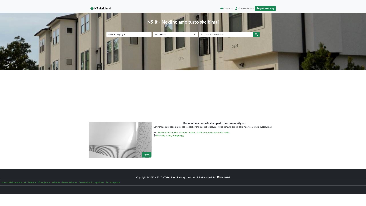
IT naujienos (44, 182)
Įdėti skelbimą (266, 8)
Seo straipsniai (113, 182)
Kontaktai (228, 8)
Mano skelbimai (245, 8)
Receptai (32, 182)
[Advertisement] (183, 91)
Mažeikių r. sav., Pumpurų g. (170, 135)
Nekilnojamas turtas (168, 132)
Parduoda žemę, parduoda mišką (213, 132)
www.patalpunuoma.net (14, 182)
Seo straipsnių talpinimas (91, 182)
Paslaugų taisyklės (186, 177)
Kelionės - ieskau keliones (64, 182)
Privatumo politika (206, 177)
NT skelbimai (102, 8)
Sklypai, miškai (187, 132)
